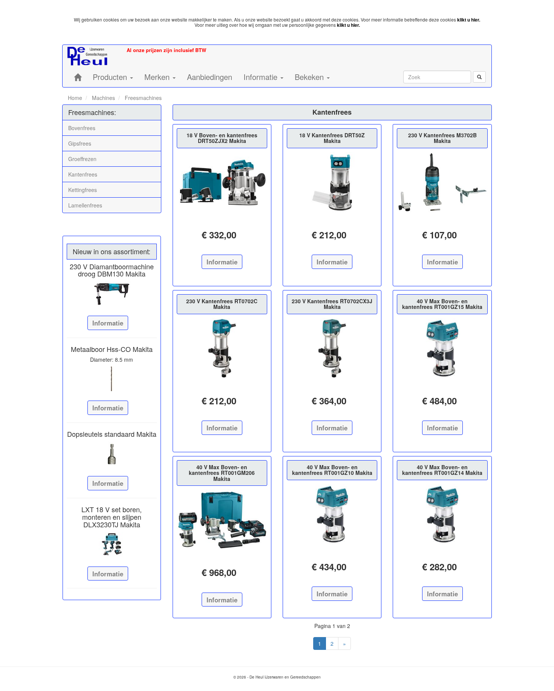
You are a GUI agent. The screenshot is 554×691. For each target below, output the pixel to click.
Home (75, 97)
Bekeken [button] (310, 76)
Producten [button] (111, 76)
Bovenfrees (81, 128)
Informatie (107, 322)
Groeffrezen (82, 159)
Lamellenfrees (85, 205)
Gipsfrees (79, 143)
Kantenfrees (82, 174)
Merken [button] (158, 76)
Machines (102, 97)
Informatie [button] (261, 76)
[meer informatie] (222, 182)
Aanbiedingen (209, 76)
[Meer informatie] (112, 293)
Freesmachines (142, 97)
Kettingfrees (82, 189)
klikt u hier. (468, 19)
